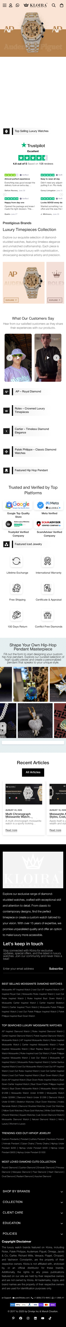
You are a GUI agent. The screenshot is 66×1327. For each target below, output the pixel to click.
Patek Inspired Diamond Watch (48, 1036)
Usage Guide (11, 1259)
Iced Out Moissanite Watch (30, 1067)
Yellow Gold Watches (13, 1111)
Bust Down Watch (49, 1075)
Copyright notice (13, 1291)
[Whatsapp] (17, 5)
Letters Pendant (37, 1139)
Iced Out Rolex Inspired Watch (24, 1071)
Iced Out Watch (39, 1058)
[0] (61, 5)
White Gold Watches (54, 1111)
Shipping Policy (12, 1253)
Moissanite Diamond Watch (15, 1119)
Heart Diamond (55, 1172)
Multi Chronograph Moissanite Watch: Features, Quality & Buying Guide (23, 815)
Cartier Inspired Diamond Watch (17, 1036)
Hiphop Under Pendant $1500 (31, 1152)
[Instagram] (28, 1318)
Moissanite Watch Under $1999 (27, 1093)
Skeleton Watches (25, 1102)
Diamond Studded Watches (32, 1106)
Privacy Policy (11, 1241)
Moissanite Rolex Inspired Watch (38, 994)
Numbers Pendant (55, 1139)
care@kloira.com (22, 1298)
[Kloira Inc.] (35, 5)
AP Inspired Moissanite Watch (34, 1040)
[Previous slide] (9, 358)
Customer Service (14, 1278)
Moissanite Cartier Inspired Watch (19, 1003)
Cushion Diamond (27, 1168)
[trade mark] (33, 870)
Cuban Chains (27, 1144)
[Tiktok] (50, 1318)
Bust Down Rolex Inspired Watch (42, 1080)
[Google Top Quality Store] (17, 505)
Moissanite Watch (10, 1040)
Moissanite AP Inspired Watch (16, 990)
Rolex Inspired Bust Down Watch (44, 998)
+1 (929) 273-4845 (42, 1298)
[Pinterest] (13, 1318)
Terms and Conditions (16, 1247)
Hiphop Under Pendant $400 (33, 1148)
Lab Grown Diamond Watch (50, 1115)
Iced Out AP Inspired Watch (45, 990)
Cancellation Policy (14, 1272)
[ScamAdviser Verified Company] (48, 524)
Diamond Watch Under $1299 (32, 1097)
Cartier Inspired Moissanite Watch (39, 1045)
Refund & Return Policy (17, 1266)
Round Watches (10, 1115)
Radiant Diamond (25, 1176)
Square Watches (27, 1115)
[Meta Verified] (48, 505)
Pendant (25, 1139)
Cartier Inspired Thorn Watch (24, 1007)
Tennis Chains (42, 1144)
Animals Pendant (11, 1144)
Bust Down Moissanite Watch (24, 1089)
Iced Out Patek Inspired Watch (24, 1075)
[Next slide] (56, 358)
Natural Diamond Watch (44, 1119)
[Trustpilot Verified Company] (17, 524)
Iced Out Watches (55, 1106)
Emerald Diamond (45, 1168)
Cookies (8, 1284)
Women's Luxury (17, 1124)
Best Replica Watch (40, 1049)
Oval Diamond (8, 1176)
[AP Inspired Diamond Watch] (24, 283)
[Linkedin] (35, 1318)
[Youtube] (42, 1318)
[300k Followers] (20, 1318)
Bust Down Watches (46, 1102)
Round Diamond (9, 1168)
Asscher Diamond (42, 1176)
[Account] (10, 5)
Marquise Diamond (21, 1172)
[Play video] (18, 358)
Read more (11, 830)
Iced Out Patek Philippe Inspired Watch (38, 1012)
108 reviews (46, 164)
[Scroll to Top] (59, 1307)
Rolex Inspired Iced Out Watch (34, 1053)
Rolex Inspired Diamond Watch (47, 1031)
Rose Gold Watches (33, 1111)
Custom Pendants (10, 1139)
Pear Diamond (39, 1172)
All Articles (33, 772)
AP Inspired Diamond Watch (16, 1031)
